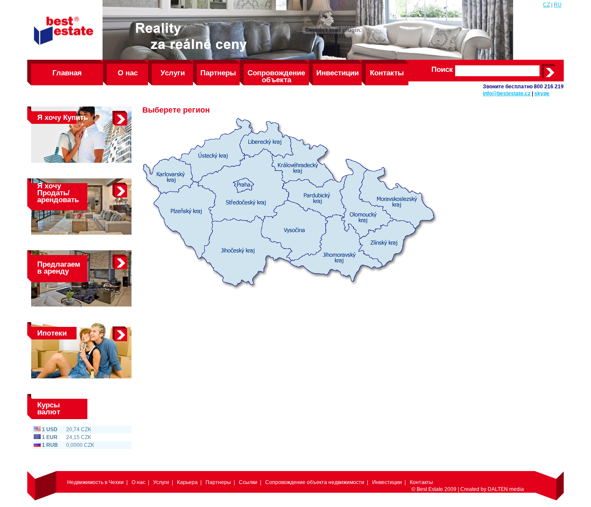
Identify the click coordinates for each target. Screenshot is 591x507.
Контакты (387, 73)
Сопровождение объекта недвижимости (276, 77)
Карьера (187, 482)
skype (541, 93)
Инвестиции (337, 73)
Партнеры (218, 73)
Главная (67, 73)
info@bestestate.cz (506, 93)
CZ (546, 5)
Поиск (442, 69)
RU (558, 5)
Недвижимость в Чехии (95, 482)
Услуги (173, 73)
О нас (128, 73)
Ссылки (248, 482)
